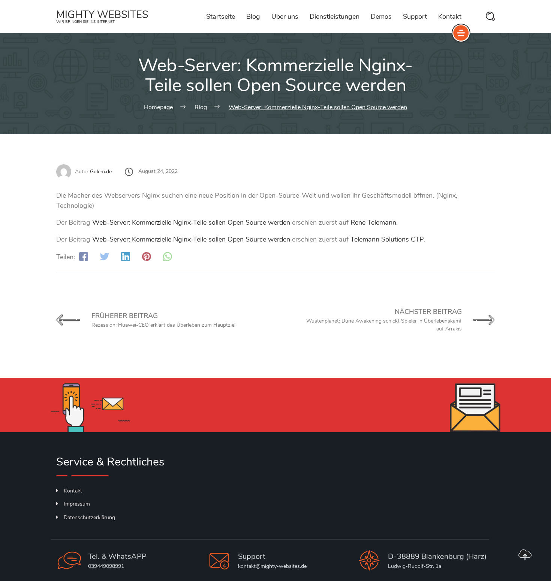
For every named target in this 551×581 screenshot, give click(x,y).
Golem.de (101, 171)
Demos (381, 16)
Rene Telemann (373, 222)
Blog (253, 16)
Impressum (77, 503)
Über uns (284, 16)
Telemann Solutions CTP (387, 239)
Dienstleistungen (334, 16)
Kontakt (449, 16)
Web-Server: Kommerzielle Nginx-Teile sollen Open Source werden (191, 222)
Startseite (220, 16)
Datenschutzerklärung (89, 517)
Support (415, 16)
